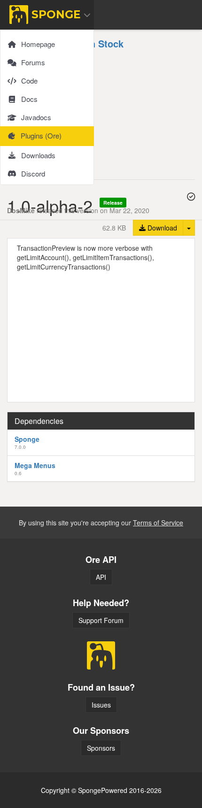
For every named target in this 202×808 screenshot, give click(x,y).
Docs (29, 99)
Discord (33, 173)
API (101, 577)
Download (161, 227)
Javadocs (36, 117)
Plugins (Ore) (41, 135)
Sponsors (101, 748)
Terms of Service (158, 522)
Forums (33, 62)
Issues (101, 704)
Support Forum (101, 620)
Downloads (38, 155)
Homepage (38, 44)
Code (29, 80)
